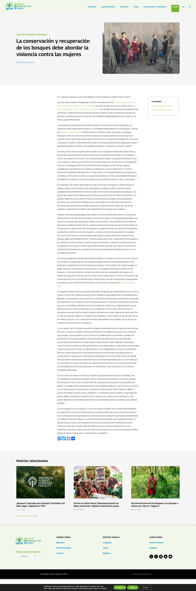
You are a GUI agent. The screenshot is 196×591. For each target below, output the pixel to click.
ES (183, 7)
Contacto (153, 548)
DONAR (175, 7)
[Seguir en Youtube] (170, 556)
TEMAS (135, 7)
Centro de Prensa (156, 543)
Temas (105, 548)
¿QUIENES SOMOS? (108, 7)
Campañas (107, 543)
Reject (132, 587)
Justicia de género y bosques (162, 110)
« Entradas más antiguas (27, 516)
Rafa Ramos (146, 574)
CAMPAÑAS (92, 7)
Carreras (60, 553)
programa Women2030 (70, 132)
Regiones (106, 553)
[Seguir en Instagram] (161, 556)
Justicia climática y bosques (31, 34)
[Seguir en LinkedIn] (166, 556)
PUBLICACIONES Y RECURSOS (155, 7)
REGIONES (124, 7)
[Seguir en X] (151, 556)
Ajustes (145, 587)
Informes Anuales (63, 548)
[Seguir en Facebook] (156, 556)
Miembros (60, 543)
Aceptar (120, 587)
